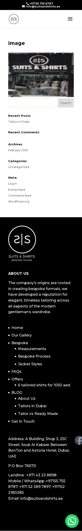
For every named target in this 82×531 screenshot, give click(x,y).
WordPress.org (18, 201)
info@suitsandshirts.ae (41, 498)
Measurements (32, 349)
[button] (72, 521)
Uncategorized (18, 167)
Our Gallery (21, 335)
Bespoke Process (34, 356)
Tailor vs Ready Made (38, 414)
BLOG (16, 392)
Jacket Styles (30, 364)
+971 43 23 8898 (41, 475)
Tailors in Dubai (18, 121)
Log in (12, 183)
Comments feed (19, 195)
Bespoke (19, 343)
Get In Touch (23, 421)
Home (17, 328)
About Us (27, 398)
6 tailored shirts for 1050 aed (44, 385)
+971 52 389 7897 (35, 487)
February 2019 (18, 150)
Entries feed (16, 189)
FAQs (16, 371)
